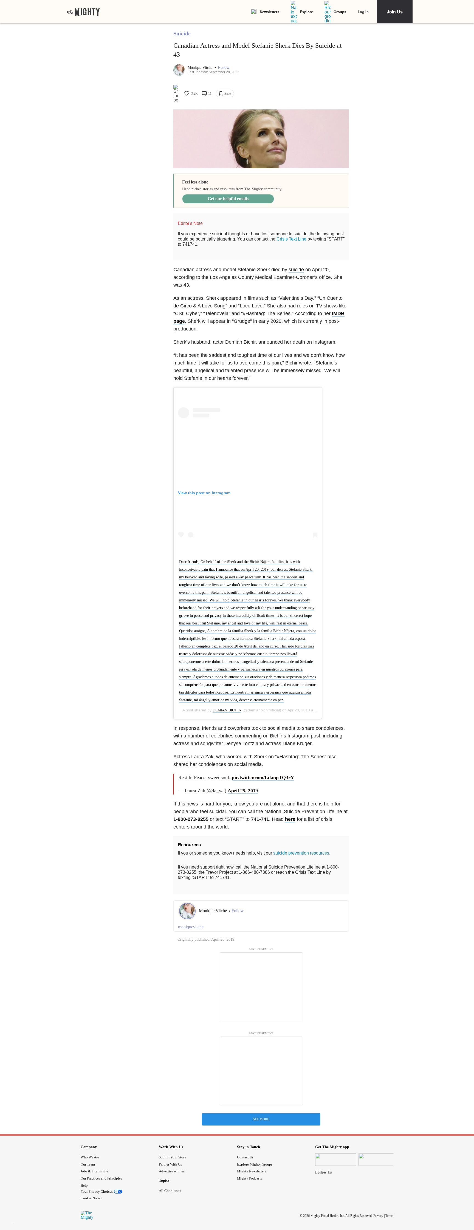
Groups (340, 11)
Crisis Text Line (291, 239)
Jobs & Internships (94, 1171)
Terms (389, 1216)
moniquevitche (191, 926)
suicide (296, 269)
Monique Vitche (200, 68)
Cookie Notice (91, 1198)
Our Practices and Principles (101, 1178)
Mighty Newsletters (251, 1171)
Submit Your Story (172, 1157)
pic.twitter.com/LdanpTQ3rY (263, 777)
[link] (83, 11)
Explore (306, 11)
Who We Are (90, 1157)
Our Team (88, 1164)
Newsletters (269, 11)
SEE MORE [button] (261, 1119)
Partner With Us (170, 1164)
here (290, 819)
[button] (223, 67)
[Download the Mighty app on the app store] (335, 1159)
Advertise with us (172, 1171)
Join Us (395, 12)
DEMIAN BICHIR (227, 710)
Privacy (378, 1216)
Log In (363, 11)
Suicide (182, 33)
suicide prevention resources (301, 853)
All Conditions (170, 1191)
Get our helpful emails (228, 198)
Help (84, 1185)
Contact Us (245, 1157)
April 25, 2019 (243, 790)
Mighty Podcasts (249, 1178)
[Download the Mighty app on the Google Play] (379, 1159)
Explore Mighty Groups (254, 1164)
